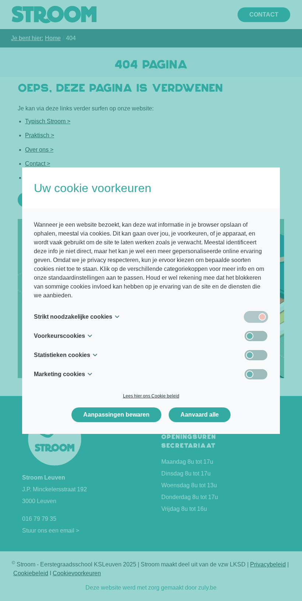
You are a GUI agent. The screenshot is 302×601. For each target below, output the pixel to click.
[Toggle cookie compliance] (256, 336)
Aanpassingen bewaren (116, 414)
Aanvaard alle (199, 414)
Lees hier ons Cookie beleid (151, 396)
